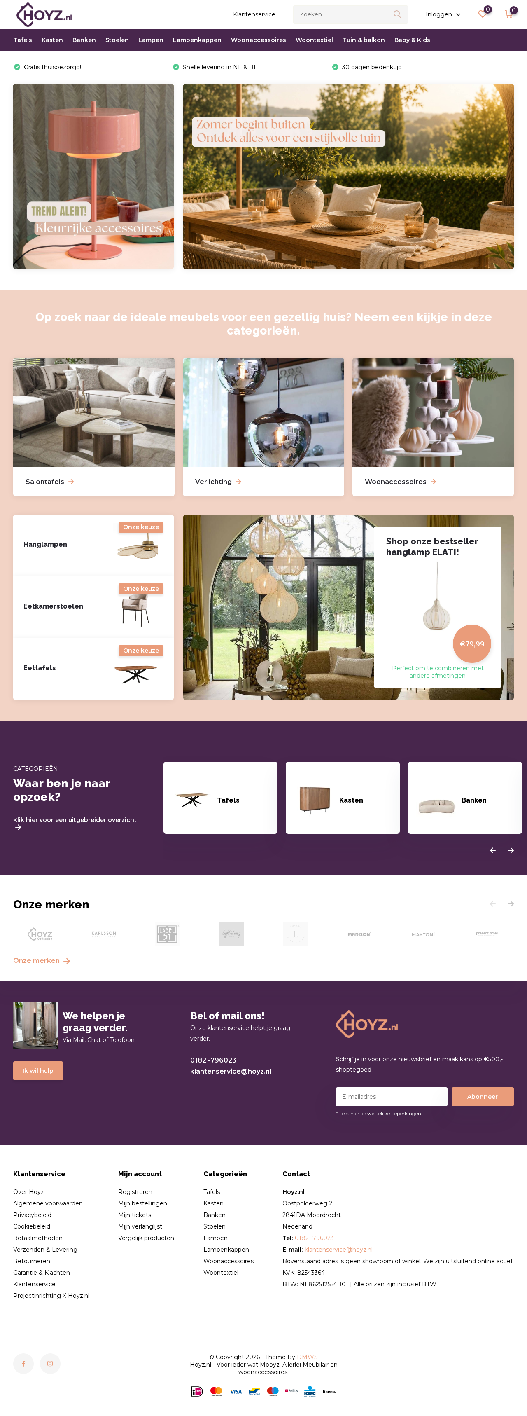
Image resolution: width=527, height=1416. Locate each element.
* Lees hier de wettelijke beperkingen (378, 1113)
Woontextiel (314, 40)
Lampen (150, 40)
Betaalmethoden (38, 1238)
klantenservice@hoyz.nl (230, 1071)
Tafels (22, 40)
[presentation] (493, 850)
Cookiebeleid (31, 1226)
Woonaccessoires (258, 40)
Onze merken (37, 960)
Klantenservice (254, 14)
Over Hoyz (28, 1192)
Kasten (52, 40)
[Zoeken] (397, 14)
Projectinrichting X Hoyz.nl (51, 1295)
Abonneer (482, 1096)
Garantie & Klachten (41, 1272)
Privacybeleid (32, 1215)
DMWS (307, 1357)
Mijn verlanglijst (140, 1226)
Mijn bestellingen (142, 1203)
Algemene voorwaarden (48, 1203)
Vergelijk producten (146, 1238)
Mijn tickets (134, 1215)
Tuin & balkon (364, 40)
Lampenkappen (197, 40)
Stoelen (117, 40)
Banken (84, 40)
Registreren (135, 1192)
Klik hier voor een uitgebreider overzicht (75, 820)
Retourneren (31, 1261)
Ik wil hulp (38, 1070)
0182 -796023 (213, 1060)
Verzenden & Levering (45, 1249)
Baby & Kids (412, 40)
